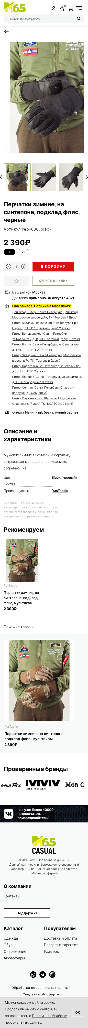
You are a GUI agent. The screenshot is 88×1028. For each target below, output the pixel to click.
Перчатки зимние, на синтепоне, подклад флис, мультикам (21, 597)
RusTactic (60, 491)
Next (87, 177)
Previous (1, 177)
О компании (18, 886)
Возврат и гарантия (61, 944)
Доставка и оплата (60, 938)
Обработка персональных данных (41, 988)
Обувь (9, 944)
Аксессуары (14, 958)
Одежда (11, 938)
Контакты (12, 896)
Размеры (52, 951)
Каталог (13, 928)
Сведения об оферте (41, 994)
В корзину (53, 266)
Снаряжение (15, 951)
